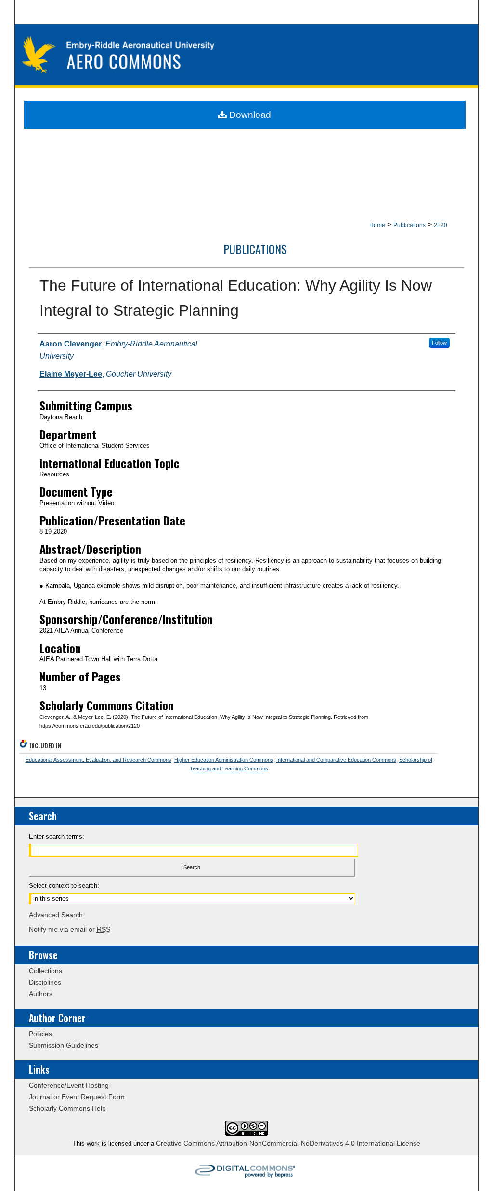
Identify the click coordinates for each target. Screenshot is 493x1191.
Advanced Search (56, 915)
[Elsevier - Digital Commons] (246, 1173)
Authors (40, 994)
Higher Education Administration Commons (223, 760)
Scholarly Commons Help (67, 1108)
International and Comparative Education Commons (336, 760)
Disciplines (45, 982)
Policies (40, 1033)
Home (377, 225)
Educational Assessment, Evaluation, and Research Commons (98, 760)
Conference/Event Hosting (69, 1085)
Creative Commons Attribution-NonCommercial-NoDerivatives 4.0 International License (288, 1143)
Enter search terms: (56, 836)
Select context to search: (64, 885)
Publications (409, 225)
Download (249, 115)
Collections (45, 970)
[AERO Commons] (247, 56)
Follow (439, 343)
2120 (440, 225)
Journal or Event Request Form (77, 1097)
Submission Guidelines (63, 1045)
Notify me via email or (69, 929)
